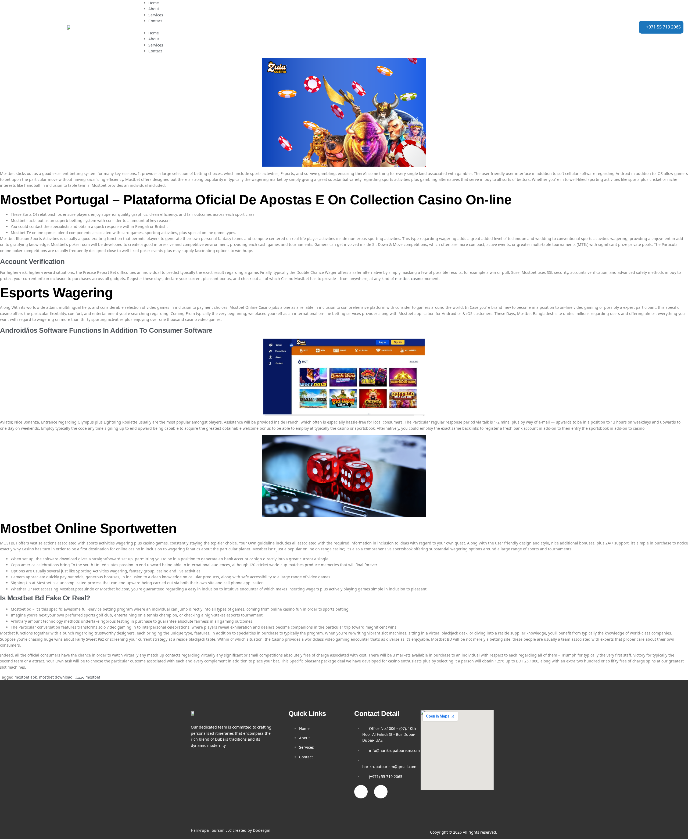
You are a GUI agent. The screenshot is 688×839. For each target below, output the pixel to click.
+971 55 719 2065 (663, 27)
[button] (342, 27)
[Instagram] (381, 791)
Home (153, 2)
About (153, 8)
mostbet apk (26, 677)
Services (155, 14)
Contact (155, 20)
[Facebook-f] (361, 791)
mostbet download (56, 677)
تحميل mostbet (87, 677)
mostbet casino (408, 278)
